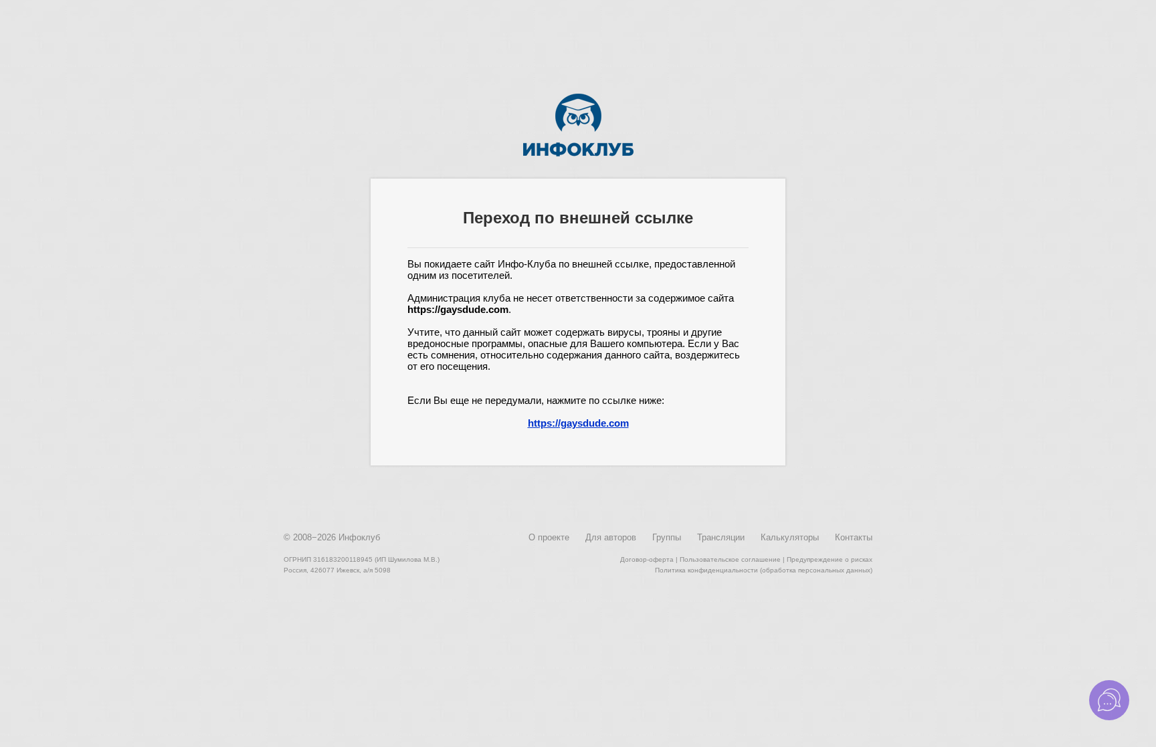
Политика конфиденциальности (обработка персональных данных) (763, 570)
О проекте (548, 537)
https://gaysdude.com (578, 423)
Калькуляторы (790, 537)
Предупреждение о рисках (829, 559)
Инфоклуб (359, 537)
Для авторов (610, 537)
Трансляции (721, 537)
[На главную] (578, 153)
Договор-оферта (647, 559)
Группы (666, 537)
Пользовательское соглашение (730, 559)
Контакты (853, 537)
